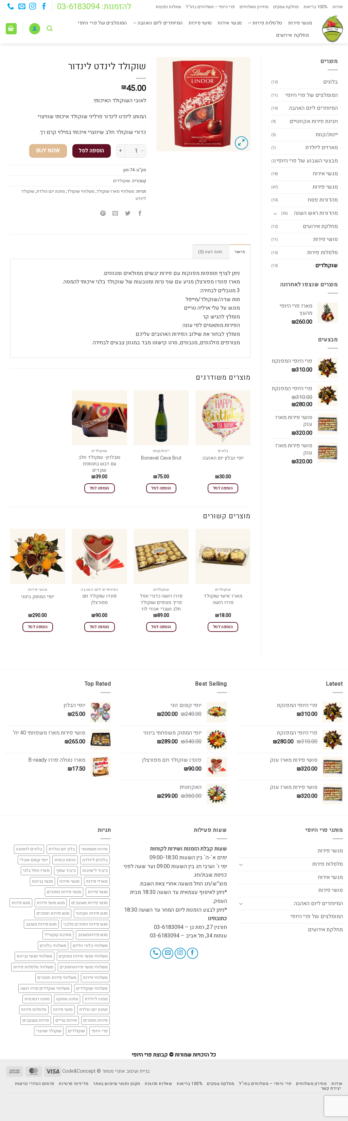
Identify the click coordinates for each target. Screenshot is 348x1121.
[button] (34, 28)
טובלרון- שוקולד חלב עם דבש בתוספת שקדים (99, 463)
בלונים (330, 82)
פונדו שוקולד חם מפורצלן (100, 599)
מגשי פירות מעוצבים (89, 903)
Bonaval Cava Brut (161, 458)
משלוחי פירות (95, 978)
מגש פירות (21, 903)
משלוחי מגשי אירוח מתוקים (83, 956)
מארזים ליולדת (322, 147)
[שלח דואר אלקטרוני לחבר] (115, 213)
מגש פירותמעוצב (93, 935)
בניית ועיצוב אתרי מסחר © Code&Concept (106, 1071)
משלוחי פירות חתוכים (56, 978)
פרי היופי (99, 1031)
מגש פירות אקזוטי (92, 913)
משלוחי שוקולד (80, 191)
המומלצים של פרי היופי (102, 23)
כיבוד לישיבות (95, 870)
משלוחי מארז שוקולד (115, 191)
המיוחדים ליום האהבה (160, 23)
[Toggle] (275, 213)
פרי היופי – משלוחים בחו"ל (210, 7)
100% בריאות (315, 7)
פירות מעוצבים (35, 1020)
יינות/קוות (327, 135)
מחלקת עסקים (286, 7)
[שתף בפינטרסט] (103, 213)
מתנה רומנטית (37, 999)
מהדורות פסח (323, 200)
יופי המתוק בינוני (37, 597)
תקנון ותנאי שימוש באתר (116, 1084)
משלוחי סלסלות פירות (33, 967)
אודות (337, 7)
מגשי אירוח (230, 23)
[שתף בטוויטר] (127, 213)
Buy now (48, 151)
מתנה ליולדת (96, 999)
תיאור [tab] (239, 252)
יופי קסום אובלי (34, 860)
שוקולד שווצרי (49, 1031)
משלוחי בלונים (53, 946)
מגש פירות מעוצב (41, 924)
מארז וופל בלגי (36, 870)
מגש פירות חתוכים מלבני (85, 924)
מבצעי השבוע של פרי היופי (307, 161)
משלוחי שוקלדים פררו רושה (45, 988)
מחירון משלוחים (254, 7)
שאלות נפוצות (168, 7)
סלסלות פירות (267, 23)
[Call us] (10, 7)
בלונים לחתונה (29, 849)
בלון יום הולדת (62, 849)
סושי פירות (200, 23)
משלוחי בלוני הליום (90, 946)
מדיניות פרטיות (74, 1084)
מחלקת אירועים (292, 35)
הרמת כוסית (65, 860)
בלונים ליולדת (95, 860)
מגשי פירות (300, 23)
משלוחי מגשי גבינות (34, 956)
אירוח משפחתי (94, 849)
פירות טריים (66, 1020)
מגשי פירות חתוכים (64, 892)
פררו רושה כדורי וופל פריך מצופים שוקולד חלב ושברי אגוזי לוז (161, 602)
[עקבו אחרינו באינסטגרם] (32, 7)
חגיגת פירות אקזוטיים (314, 121)
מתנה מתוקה (67, 999)
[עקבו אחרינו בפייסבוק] (43, 7)
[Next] (10, 586)
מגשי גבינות (42, 881)
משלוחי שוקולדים (92, 988)
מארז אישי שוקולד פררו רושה (223, 599)
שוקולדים (326, 265)
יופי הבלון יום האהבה (223, 458)
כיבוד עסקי (66, 870)
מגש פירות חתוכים (52, 913)
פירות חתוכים (95, 1020)
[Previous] (250, 586)
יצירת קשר (331, 1088)
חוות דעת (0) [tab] (210, 252)
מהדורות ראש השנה (316, 213)
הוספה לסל (91, 151)
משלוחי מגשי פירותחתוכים (84, 967)
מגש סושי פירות (51, 903)
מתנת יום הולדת (50, 191)
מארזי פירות (97, 881)
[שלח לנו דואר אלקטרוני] (21, 7)
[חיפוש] (49, 29)
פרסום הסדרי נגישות (34, 1084)
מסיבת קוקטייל (58, 935)
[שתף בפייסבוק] (139, 213)
